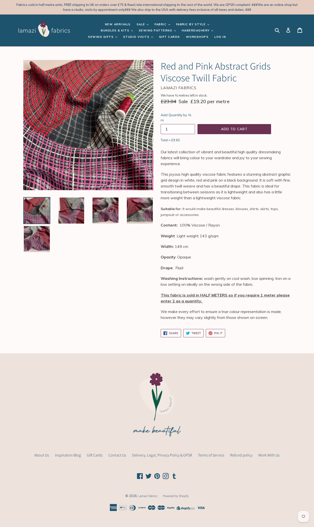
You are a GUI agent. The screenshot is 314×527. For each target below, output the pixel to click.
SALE (141, 24)
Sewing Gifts (101, 37)
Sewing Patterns (156, 30)
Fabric (161, 24)
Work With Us (269, 455)
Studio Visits (137, 37)
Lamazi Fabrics (148, 496)
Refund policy (241, 455)
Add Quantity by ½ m (176, 117)
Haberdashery (196, 30)
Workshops (197, 37)
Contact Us (117, 455)
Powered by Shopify (176, 496)
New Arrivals (118, 24)
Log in (220, 37)
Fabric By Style (191, 24)
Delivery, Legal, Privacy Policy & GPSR (162, 455)
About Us (41, 455)
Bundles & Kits (116, 30)
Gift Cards (169, 37)
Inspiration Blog (68, 455)
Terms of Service (211, 455)
